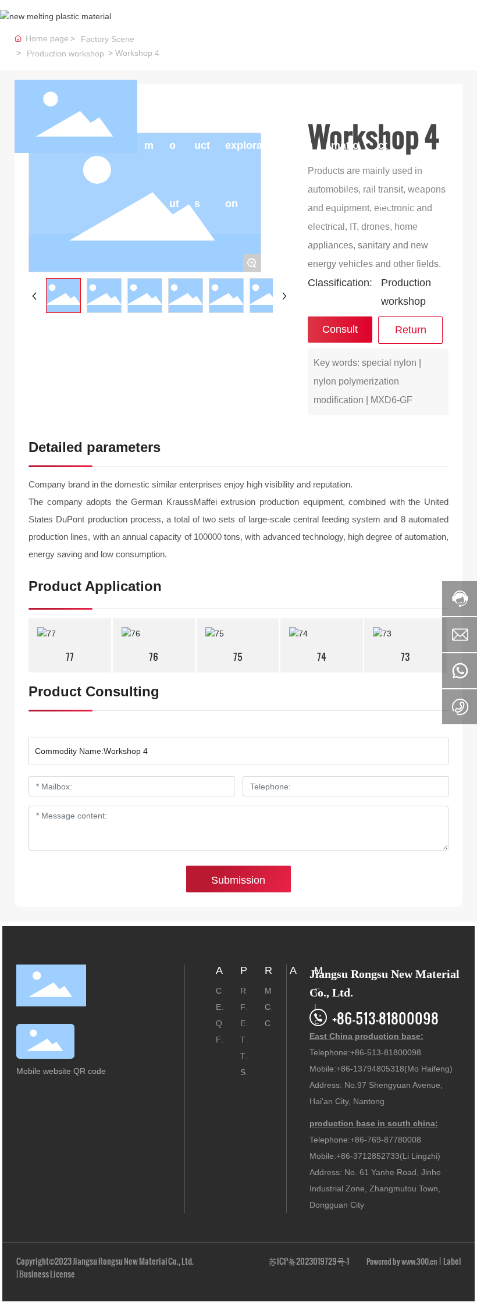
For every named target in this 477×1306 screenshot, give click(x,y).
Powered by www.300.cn (401, 1261)
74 (321, 656)
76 (153, 656)
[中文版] (453, 115)
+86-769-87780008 (385, 1139)
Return (410, 330)
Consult (340, 329)
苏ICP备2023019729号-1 (309, 1261)
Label (452, 1261)
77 (70, 656)
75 (238, 656)
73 (405, 656)
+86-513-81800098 (385, 1018)
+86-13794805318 (370, 1068)
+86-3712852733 (368, 1156)
